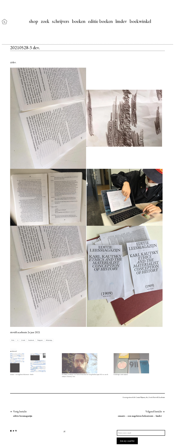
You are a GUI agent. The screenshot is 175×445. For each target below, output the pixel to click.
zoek (45, 21)
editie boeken (100, 21)
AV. (64, 431)
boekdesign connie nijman (121, 374)
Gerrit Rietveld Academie (157, 397)
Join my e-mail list (127, 441)
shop (33, 21)
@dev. (13, 62)
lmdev (121, 21)
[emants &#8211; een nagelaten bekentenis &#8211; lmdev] (35, 363)
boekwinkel (140, 21)
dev (147, 397)
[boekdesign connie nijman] (138, 363)
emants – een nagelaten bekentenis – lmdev (22, 374)
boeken (78, 21)
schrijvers (60, 21)
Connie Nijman (140, 397)
